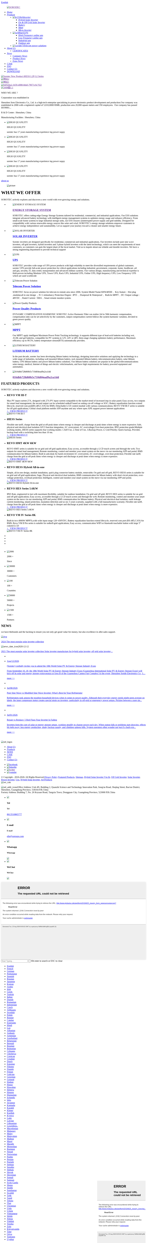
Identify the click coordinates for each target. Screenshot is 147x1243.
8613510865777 (14, 814)
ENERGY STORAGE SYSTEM (32, 210)
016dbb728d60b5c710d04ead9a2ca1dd (36, 377)
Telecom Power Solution (27, 286)
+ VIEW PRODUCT (17, 411)
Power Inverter (7, 779)
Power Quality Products (27, 308)
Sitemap (79, 777)
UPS (15, 259)
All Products (46, 779)
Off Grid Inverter (118, 777)
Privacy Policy (51, 777)
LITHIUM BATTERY (26, 350)
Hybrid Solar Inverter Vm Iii (97, 777)
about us (5, 180)
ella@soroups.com (15, 836)
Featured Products (66, 777)
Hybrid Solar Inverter (30, 779)
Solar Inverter (134, 777)
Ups (17, 779)
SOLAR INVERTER (25, 236)
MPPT (17, 329)
